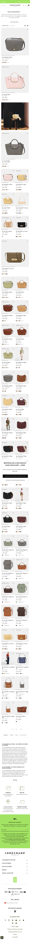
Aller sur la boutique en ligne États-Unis (15, 476)
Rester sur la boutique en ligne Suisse (15, 480)
